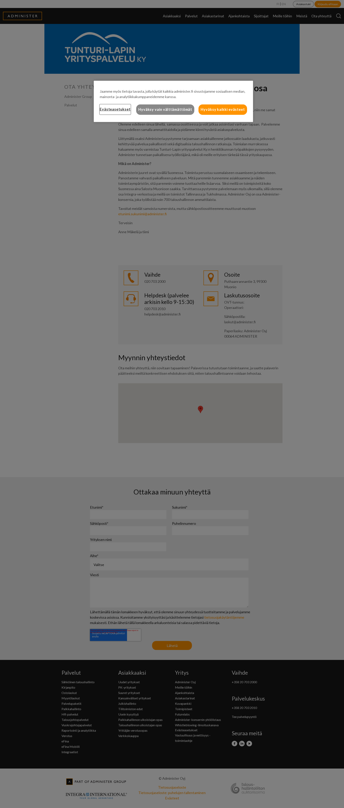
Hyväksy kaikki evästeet (223, 109)
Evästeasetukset (115, 109)
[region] (173, 101)
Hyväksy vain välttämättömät (165, 109)
